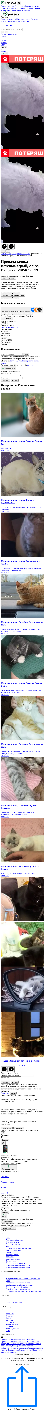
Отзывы (22, 10)
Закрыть (15, 380)
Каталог (11, 6)
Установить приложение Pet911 (18, 1265)
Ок (3, 1133)
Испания (9, 1326)
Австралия (10, 1314)
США (8, 1331)
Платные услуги (7, 8)
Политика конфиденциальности (21, 1344)
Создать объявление (9, 34)
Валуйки (11, 254)
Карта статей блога (13, 1250)
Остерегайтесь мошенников (18, 21)
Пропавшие (19, 254)
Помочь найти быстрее (10, 298)
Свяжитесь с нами (26, 8)
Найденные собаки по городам (13, 1348)
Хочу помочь (18, 1128)
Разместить (5, 1093)
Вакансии (15, 10)
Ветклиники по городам (15, 1263)
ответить (30, 365)
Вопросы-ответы (32, 6)
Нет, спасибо (6, 1128)
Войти (3, 36)
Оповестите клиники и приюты (18, 1283)
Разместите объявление (15, 1240)
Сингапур (10, 1322)
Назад (13, 1093)
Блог (16, 8)
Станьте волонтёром (14, 1303)
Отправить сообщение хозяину (13, 295)
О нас (28, 10)
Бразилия (9, 1316)
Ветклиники (20, 6)
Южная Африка (12, 1324)
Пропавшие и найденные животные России (18, 1339)
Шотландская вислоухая (10, 327)
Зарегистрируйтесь (8, 1228)
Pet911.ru (4, 254)
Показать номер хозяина (10, 293)
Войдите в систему (19, 1226)
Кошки (27, 254)
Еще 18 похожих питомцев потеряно (22, 1061)
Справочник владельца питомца (19, 1248)
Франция (9, 1318)
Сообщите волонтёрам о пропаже (19, 1285)
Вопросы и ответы (8, 19)
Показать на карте (8, 278)
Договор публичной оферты (22, 1346)
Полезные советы (23, 19)
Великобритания (12, 1329)
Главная (4, 6)
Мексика (9, 1320)
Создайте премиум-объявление (18, 1289)
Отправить (5, 380)
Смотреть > (22, 1065)
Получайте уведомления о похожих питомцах (24, 1291)
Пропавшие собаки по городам (20, 1350)
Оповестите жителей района (17, 1287)
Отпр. (26, 354)
